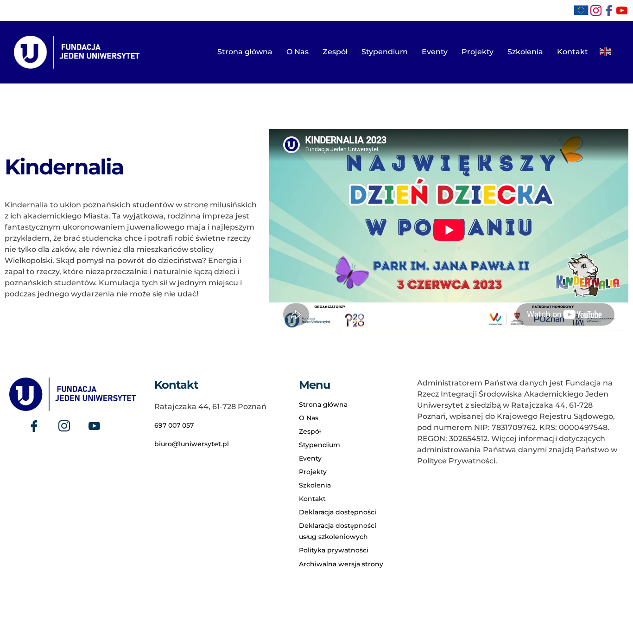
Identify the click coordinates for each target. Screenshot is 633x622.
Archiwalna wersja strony (341, 564)
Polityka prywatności (333, 550)
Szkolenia (525, 51)
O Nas (297, 51)
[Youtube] (94, 426)
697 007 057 (174, 425)
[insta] (595, 10)
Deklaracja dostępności (337, 512)
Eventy (435, 51)
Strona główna (244, 51)
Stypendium (384, 51)
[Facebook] (608, 10)
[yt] (621, 10)
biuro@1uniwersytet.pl (191, 444)
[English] (606, 49)
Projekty (478, 51)
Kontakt (572, 51)
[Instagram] (64, 426)
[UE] (581, 10)
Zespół (335, 51)
